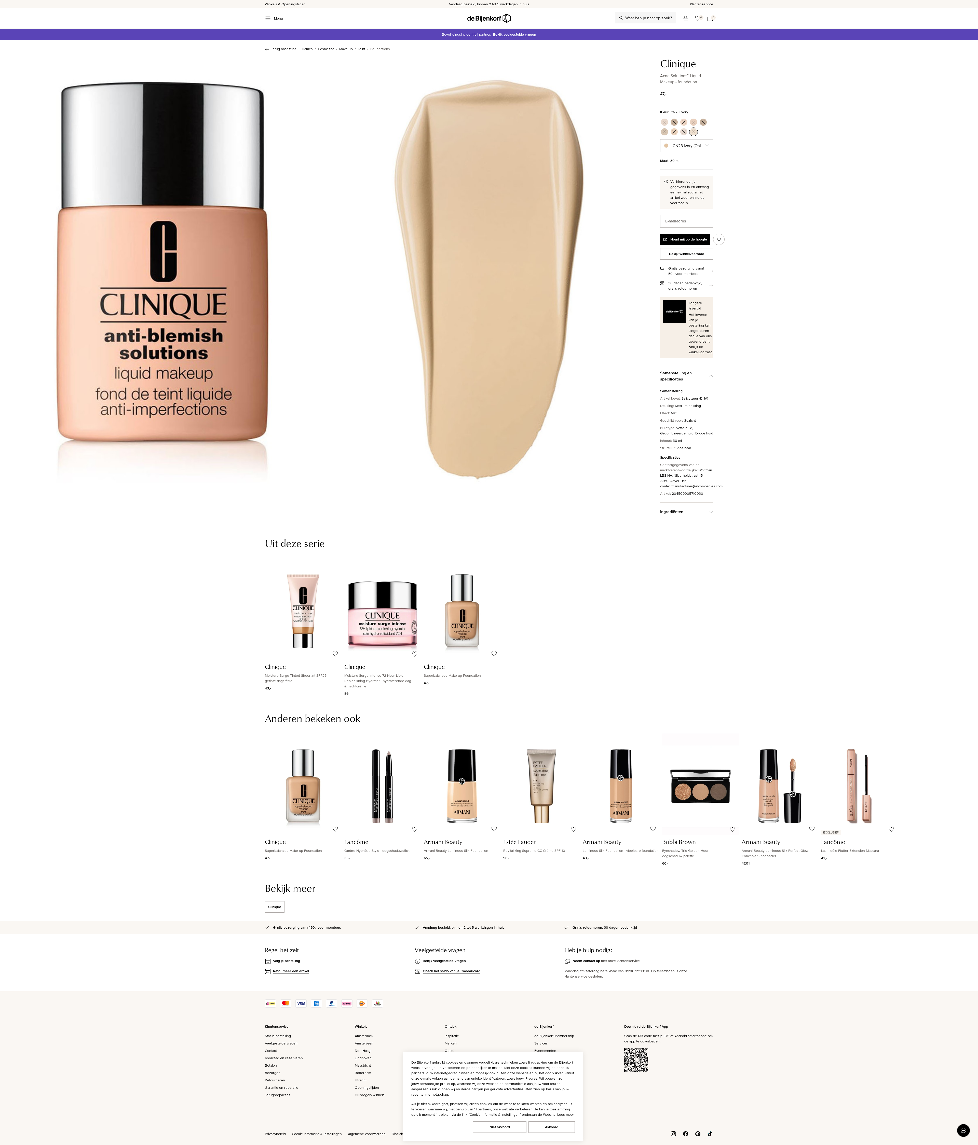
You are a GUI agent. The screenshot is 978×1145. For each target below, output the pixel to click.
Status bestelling (278, 1036)
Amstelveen (364, 1043)
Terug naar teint (283, 49)
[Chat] (963, 1130)
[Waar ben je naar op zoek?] (621, 18)
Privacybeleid (275, 1134)
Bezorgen (272, 1073)
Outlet (449, 1051)
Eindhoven (363, 1058)
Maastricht (363, 1065)
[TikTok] (710, 1133)
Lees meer (565, 1114)
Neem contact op (586, 960)
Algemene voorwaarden (367, 1134)
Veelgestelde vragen (281, 1043)
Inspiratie (452, 1036)
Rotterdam (363, 1073)
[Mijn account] (686, 18)
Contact (271, 1051)
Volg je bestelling (286, 960)
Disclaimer (400, 1134)
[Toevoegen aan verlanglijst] (719, 239)
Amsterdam (364, 1036)
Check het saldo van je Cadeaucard (451, 970)
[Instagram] (673, 1133)
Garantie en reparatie (281, 1087)
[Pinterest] (698, 1133)
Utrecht (360, 1080)
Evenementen (545, 1051)
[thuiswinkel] (377, 1006)
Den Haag (363, 1051)
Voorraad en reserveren (284, 1058)
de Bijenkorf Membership (554, 1036)
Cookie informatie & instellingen (317, 1134)
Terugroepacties (277, 1095)
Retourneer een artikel (291, 970)
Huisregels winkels (370, 1095)
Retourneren (275, 1080)
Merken (451, 1043)
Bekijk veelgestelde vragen (514, 34)
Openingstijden (367, 1087)
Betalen (271, 1065)
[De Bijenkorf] (489, 18)
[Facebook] (686, 1133)
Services (541, 1043)
